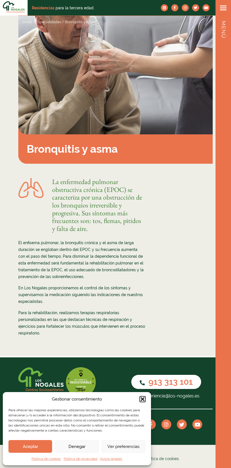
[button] (142, 399)
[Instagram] (185, 7)
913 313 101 (169, 382)
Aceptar (30, 446)
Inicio (27, 22)
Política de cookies (46, 459)
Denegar (76, 446)
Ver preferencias (123, 446)
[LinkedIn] (164, 7)
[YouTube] (206, 7)
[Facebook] (174, 7)
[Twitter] (195, 7)
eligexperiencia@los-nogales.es (166, 396)
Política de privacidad (80, 459)
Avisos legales (111, 459)
